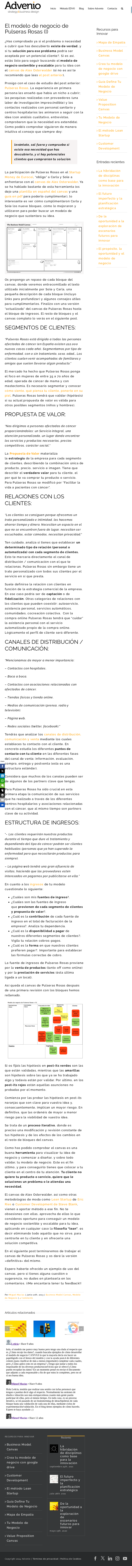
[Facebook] (2, 766)
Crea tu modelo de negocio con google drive (111, 68)
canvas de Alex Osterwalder (30, 70)
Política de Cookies (70, 1559)
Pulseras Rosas (16, 88)
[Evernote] (2, 785)
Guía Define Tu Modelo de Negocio (110, 86)
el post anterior (51, 75)
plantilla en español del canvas (43, 191)
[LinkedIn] (2, 775)
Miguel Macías (16, 1295)
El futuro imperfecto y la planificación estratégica (70, 1483)
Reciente (66, 1437)
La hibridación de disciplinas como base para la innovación (71, 1454)
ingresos (36, 884)
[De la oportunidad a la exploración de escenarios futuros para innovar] (54, 1506)
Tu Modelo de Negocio (17, 1525)
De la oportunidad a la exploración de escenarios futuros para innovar (71, 1515)
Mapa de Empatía (112, 42)
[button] (122, 8)
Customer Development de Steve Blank (46, 1204)
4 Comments (26, 1298)
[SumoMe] (2, 804)
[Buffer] (2, 795)
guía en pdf (14, 196)
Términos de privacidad (45, 1559)
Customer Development (17, 1478)
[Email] (2, 800)
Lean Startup (62, 1199)
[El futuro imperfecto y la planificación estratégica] (54, 1479)
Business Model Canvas (58, 1295)
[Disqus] (44, 1378)
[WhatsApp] (2, 780)
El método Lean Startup (19, 1491)
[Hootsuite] (2, 790)
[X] (2, 771)
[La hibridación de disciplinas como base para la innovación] (54, 1448)
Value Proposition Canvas (107, 104)
